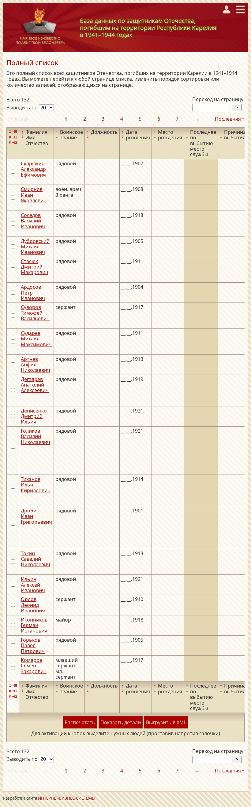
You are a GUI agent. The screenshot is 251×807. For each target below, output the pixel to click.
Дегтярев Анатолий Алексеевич (35, 385)
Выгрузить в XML (166, 722)
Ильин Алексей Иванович (33, 585)
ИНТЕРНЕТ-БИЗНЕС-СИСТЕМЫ (66, 798)
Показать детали (120, 722)
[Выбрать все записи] (12, 131)
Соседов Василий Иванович (33, 221)
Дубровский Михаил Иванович (35, 247)
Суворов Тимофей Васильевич (35, 313)
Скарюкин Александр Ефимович (33, 169)
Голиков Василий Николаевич (35, 436)
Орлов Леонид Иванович (33, 605)
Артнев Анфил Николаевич (35, 365)
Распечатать (80, 722)
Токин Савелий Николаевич (35, 559)
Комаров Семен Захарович (34, 666)
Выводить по (22, 107)
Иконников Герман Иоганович (34, 625)
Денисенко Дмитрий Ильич (34, 416)
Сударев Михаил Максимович (36, 339)
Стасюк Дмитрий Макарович (34, 267)
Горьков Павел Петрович (33, 645)
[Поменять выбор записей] (12, 143)
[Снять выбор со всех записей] (12, 137)
